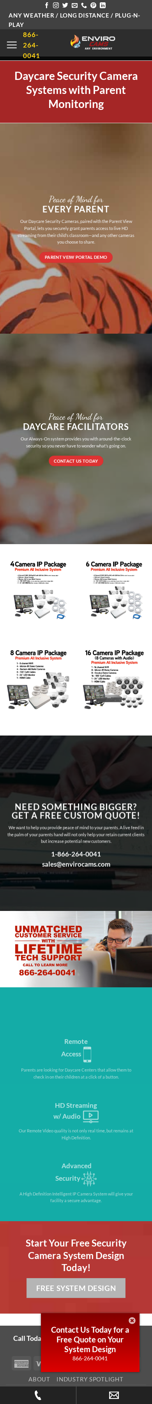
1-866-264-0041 (76, 854)
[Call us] (84, 5)
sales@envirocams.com (76, 864)
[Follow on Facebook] (46, 5)
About (39, 1379)
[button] (12, 45)
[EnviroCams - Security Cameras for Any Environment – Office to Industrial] (93, 43)
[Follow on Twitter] (65, 5)
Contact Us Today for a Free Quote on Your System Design (90, 1339)
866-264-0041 (90, 1358)
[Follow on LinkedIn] (103, 5)
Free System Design (76, 1288)
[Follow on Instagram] (56, 5)
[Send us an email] (75, 5)
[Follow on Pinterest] (93, 5)
